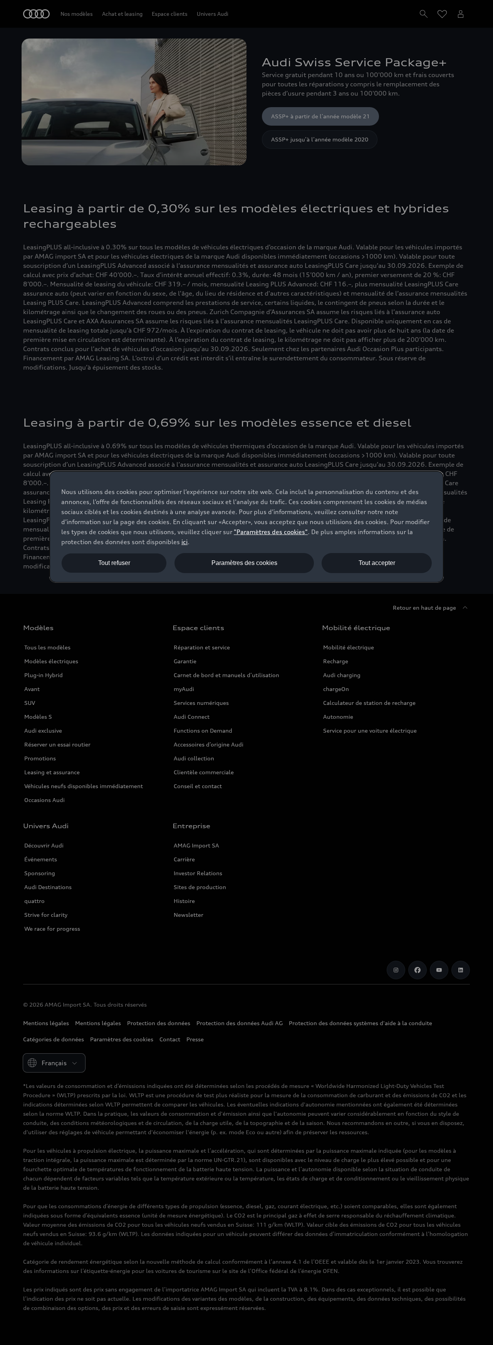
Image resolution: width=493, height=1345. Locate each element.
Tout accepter (377, 563)
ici (184, 542)
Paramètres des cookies (244, 563)
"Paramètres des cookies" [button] (271, 532)
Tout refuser (114, 563)
